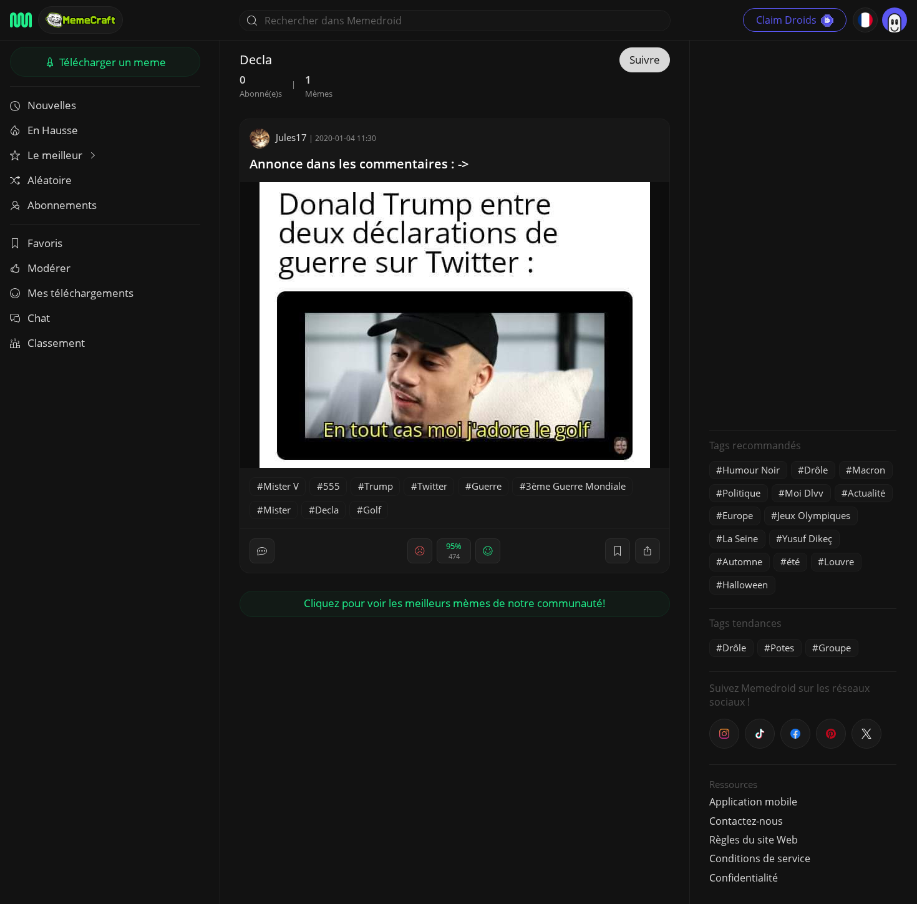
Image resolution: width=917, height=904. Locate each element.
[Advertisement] (802, 234)
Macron (868, 470)
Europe (737, 515)
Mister (277, 509)
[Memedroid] (21, 19)
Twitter (432, 486)
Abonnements (62, 205)
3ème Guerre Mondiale (576, 486)
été (793, 561)
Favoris (44, 243)
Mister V (281, 486)
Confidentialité (743, 878)
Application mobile (753, 802)
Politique (741, 493)
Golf (372, 509)
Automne (742, 561)
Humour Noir (751, 470)
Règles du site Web (753, 840)
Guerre (487, 486)
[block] (647, 550)
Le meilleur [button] (56, 155)
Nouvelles (51, 105)
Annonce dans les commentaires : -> (359, 163)
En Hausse (52, 130)
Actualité (866, 493)
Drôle (816, 470)
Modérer (48, 268)
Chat (38, 318)
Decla (327, 509)
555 (331, 486)
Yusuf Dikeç (807, 538)
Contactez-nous (746, 821)
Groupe (834, 647)
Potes (782, 647)
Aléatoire (49, 180)
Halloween (745, 584)
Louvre (839, 561)
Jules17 (291, 137)
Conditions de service (759, 858)
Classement (56, 343)
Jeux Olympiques (813, 515)
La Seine (740, 538)
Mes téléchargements (80, 293)
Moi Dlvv (804, 493)
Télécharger (111, 62)
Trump (378, 486)
